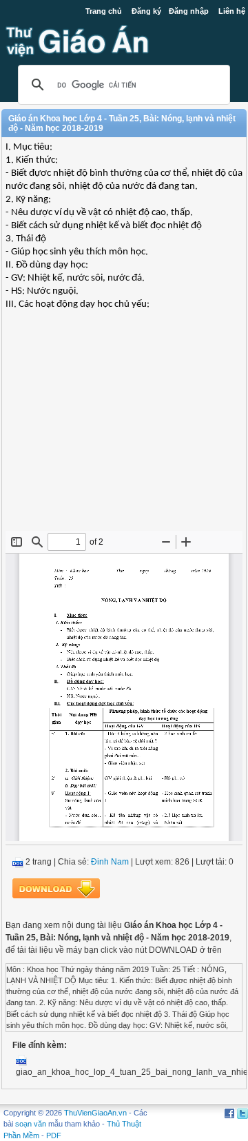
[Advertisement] (124, 430)
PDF (53, 1135)
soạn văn (30, 1124)
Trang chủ (103, 11)
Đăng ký (146, 11)
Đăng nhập (189, 11)
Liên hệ (231, 11)
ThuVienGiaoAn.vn (95, 1113)
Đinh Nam (110, 862)
